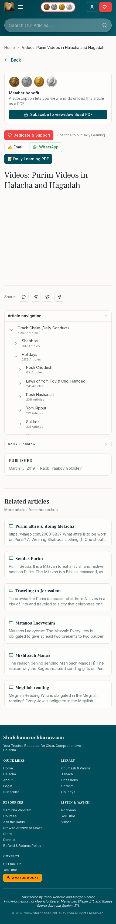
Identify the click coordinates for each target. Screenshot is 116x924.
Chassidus (69, 780)
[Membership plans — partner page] (58, 7)
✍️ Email (15, 147)
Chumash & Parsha (76, 768)
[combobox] (58, 25)
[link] (63, 47)
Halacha (9, 774)
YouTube (68, 816)
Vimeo (66, 822)
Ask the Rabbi (14, 822)
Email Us (15, 864)
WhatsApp (49, 147)
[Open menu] (20, 7)
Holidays (68, 792)
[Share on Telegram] (35, 297)
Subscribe (11, 792)
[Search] (104, 25)
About (8, 780)
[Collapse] (11, 330)
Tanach (67, 774)
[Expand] (16, 343)
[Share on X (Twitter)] (47, 297)
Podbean (68, 810)
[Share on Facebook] (59, 297)
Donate (9, 840)
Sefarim (67, 786)
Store (7, 834)
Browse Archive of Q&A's (23, 828)
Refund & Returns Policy (22, 846)
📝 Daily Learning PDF (28, 158)
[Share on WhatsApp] (24, 297)
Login (7, 786)
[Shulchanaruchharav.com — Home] (9, 7)
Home (9, 47)
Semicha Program (17, 810)
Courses (10, 816)
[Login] (92, 7)
